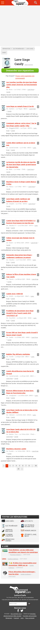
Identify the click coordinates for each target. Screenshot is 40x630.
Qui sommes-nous (16, 614)
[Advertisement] (20, 26)
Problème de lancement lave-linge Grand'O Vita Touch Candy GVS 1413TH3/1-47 (19, 313)
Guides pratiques (13, 559)
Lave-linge (31, 89)
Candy (8, 92)
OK (29, 604)
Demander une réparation (20, 70)
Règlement (9, 618)
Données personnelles (30, 616)
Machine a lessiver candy (16, 449)
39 (18, 469)
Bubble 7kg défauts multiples (18, 354)
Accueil (20, 2)
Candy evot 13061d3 (14, 294)
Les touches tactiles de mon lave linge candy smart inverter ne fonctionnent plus (21, 84)
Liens (4, 559)
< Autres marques (28, 64)
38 (36, 466)
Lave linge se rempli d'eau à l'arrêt (20, 106)
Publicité (16, 618)
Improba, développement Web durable (20, 615)
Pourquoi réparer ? (15, 554)
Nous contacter (29, 618)
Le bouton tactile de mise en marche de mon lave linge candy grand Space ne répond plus (21, 164)
